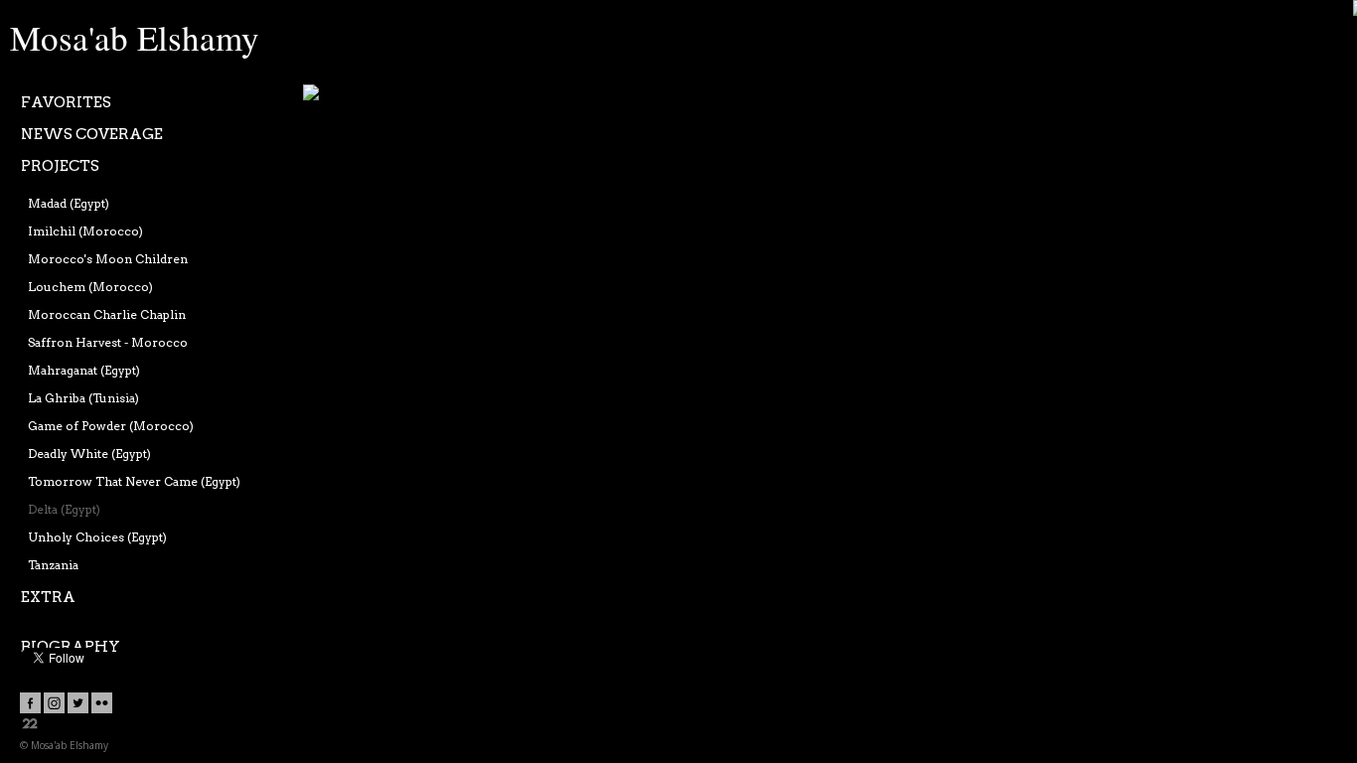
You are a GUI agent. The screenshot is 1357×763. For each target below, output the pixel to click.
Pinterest (355, 94)
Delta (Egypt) (64, 509)
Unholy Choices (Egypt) (97, 537)
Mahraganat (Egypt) (84, 370)
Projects (60, 166)
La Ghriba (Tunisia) (83, 397)
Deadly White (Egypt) (89, 453)
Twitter (335, 94)
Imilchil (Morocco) (85, 231)
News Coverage (92, 134)
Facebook (315, 94)
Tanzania (53, 564)
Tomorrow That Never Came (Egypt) (134, 481)
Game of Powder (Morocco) (111, 425)
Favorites (66, 102)
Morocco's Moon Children (108, 258)
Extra (48, 597)
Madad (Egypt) (68, 203)
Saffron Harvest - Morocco (108, 342)
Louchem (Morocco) (90, 286)
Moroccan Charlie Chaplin (107, 314)
